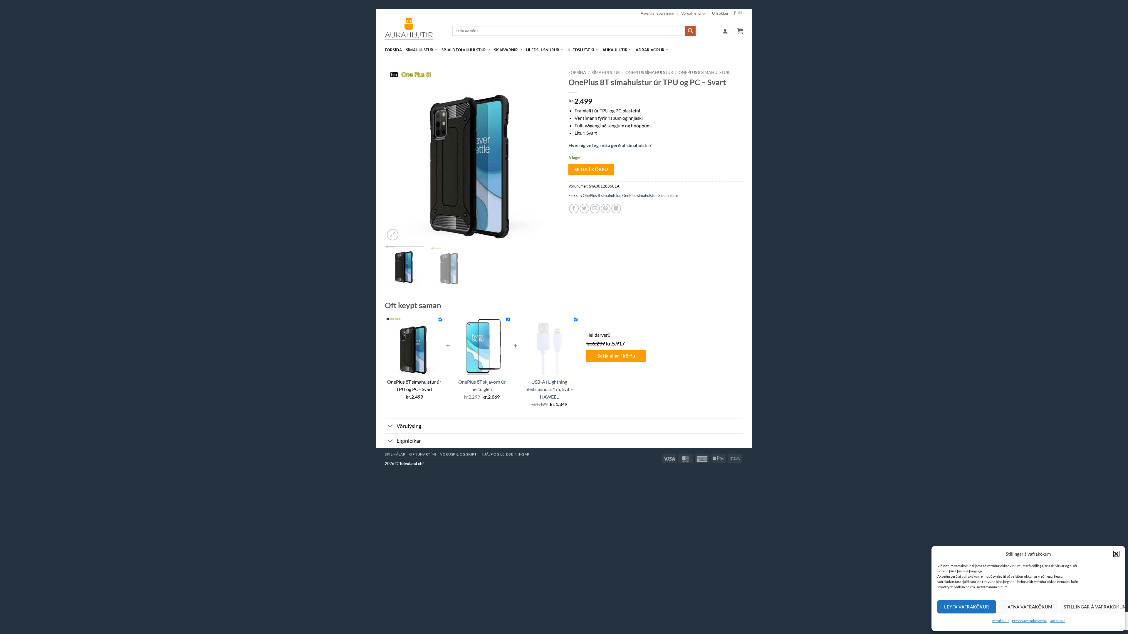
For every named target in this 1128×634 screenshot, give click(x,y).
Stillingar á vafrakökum (1091, 606)
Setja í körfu (591, 169)
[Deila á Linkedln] (616, 208)
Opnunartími (423, 454)
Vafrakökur (1000, 620)
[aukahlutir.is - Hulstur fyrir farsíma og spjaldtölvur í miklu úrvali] (414, 31)
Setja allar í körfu (616, 355)
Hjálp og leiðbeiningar (506, 454)
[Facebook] (734, 13)
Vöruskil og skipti (459, 454)
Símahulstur (420, 50)
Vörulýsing (409, 426)
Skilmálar (395, 454)
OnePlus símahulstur (649, 72)
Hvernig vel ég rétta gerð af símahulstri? (610, 145)
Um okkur (1057, 620)
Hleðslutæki (581, 50)
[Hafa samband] (740, 13)
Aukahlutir (615, 50)
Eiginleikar (409, 441)
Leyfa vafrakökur (966, 606)
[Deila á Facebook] (574, 208)
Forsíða (393, 50)
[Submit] (690, 31)
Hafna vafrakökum (1028, 606)
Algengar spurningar (658, 13)
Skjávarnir (506, 50)
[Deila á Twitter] (584, 208)
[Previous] (395, 154)
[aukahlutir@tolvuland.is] (740, 49)
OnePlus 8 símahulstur (704, 72)
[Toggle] (390, 426)
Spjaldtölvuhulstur (464, 50)
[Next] (548, 154)
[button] (1116, 554)
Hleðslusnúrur (542, 50)
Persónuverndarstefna (1029, 620)
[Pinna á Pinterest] (605, 208)
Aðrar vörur (650, 50)
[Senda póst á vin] (595, 208)
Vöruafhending (693, 13)
